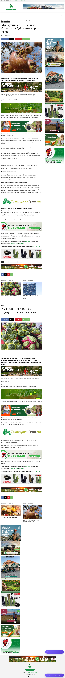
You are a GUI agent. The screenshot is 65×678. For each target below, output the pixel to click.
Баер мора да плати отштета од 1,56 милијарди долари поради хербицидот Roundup (31, 297)
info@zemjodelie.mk (20, 1)
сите (5, 20)
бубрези (6, 261)
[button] (62, 15)
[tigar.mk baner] (21, 254)
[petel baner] (21, 226)
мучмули (15, 261)
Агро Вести (27, 241)
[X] (5, 274)
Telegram (21, 243)
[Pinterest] (8, 274)
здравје (10, 261)
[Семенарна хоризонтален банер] (21, 108)
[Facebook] (57, 1)
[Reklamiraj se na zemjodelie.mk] (21, 126)
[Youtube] (60, 1)
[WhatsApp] (11, 274)
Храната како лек (6, 21)
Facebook (12, 243)
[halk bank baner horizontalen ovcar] (21, 87)
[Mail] (58, 1)
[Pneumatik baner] (21, 201)
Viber (17, 243)
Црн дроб (19, 261)
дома (2, 20)
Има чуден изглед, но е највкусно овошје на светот (11, 296)
